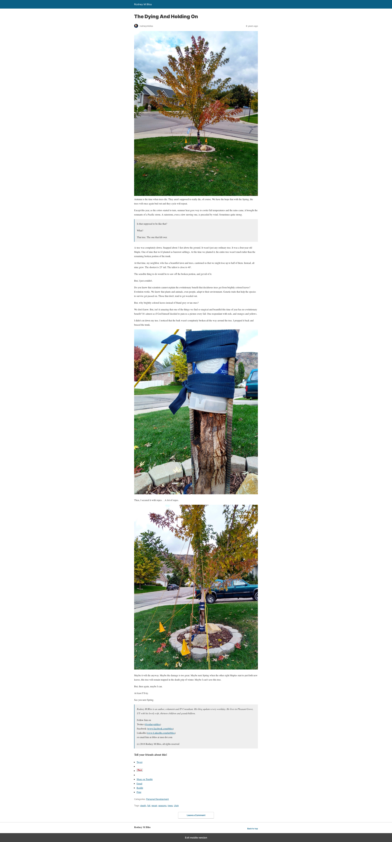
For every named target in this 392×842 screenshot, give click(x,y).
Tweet (139, 762)
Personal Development (157, 799)
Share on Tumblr (145, 779)
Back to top (252, 828)
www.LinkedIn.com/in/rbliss (161, 732)
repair (154, 805)
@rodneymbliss (152, 724)
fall (148, 805)
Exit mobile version (196, 837)
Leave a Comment (196, 815)
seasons (162, 805)
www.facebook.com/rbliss (160, 728)
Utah (176, 805)
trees (170, 805)
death (143, 805)
